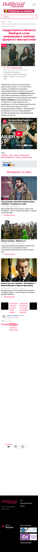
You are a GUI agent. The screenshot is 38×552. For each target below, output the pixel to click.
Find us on (9, 527)
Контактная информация (26, 503)
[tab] (8, 447)
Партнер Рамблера (25, 542)
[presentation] (8, 447)
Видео (16, 155)
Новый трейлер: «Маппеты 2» (13, 241)
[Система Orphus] (13, 321)
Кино (11, 155)
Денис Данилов (16, 68)
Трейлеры (4, 155)
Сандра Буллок (24, 155)
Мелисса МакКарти (7, 157)
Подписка (22, 506)
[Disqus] (19, 354)
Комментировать (9, 215)
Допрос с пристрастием (24, 157)
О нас (21, 500)
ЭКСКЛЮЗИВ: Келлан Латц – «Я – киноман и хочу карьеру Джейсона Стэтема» (24, 306)
